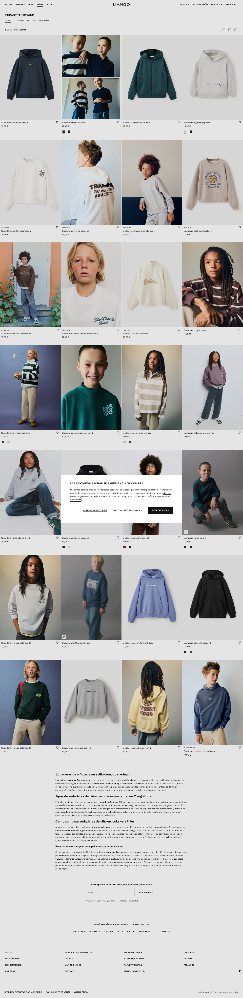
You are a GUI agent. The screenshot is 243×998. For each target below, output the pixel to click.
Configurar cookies (95, 510)
